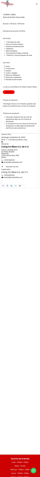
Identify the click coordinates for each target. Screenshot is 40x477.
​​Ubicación (9, 92)
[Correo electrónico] (24, 185)
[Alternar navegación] (37, 4)
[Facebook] (3, 185)
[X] (7, 185)
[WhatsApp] (15, 185)
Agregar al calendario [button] (10, 142)
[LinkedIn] (11, 185)
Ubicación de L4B (12, 167)
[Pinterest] (19, 185)
